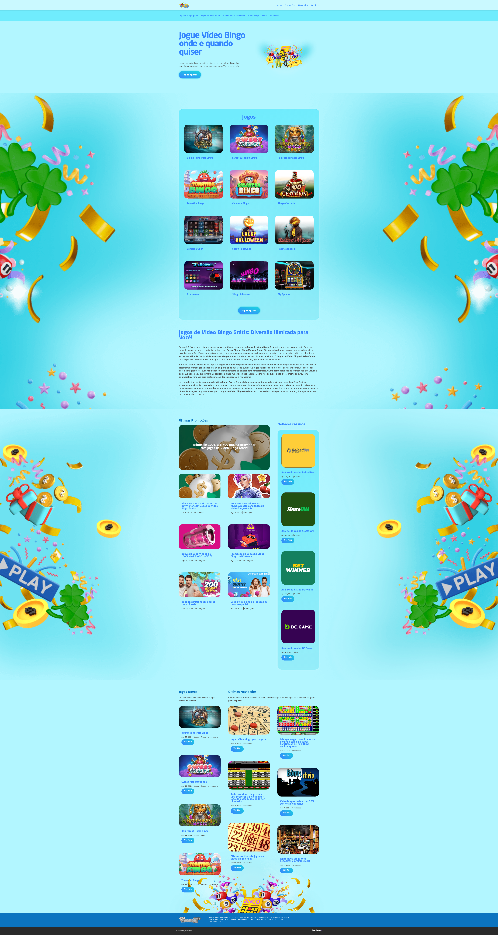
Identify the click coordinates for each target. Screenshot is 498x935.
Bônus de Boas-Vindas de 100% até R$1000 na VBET (197, 555)
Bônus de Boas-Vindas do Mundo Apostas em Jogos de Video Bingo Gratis (247, 506)
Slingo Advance (241, 294)
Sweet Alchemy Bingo (244, 158)
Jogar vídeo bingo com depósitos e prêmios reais (295, 860)
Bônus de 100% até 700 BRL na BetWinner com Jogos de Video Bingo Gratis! (224, 447)
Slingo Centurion (287, 203)
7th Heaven (193, 294)
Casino (297, 477)
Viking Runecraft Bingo (200, 158)
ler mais (288, 482)
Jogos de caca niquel (210, 16)
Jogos (279, 5)
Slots (264, 16)
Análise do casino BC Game (296, 648)
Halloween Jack (286, 249)
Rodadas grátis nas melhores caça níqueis (198, 603)
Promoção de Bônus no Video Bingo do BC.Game (247, 555)
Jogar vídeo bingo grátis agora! (249, 739)
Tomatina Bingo (196, 203)
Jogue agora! (190, 74)
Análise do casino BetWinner (297, 590)
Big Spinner (284, 294)
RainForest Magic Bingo (291, 158)
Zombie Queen (195, 249)
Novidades (303, 5)
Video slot (274, 16)
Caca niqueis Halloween (234, 16)
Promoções (290, 5)
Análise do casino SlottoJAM (297, 531)
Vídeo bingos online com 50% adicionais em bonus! (297, 802)
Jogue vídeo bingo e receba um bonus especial (249, 603)
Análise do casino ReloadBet (297, 472)
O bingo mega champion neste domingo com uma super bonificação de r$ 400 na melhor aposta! (297, 743)
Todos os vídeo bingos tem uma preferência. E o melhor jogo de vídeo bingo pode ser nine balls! (248, 798)
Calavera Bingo (240, 203)
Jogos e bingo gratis (188, 16)
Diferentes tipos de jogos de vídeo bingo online (247, 857)
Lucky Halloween (241, 249)
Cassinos (315, 5)
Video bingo (253, 16)
